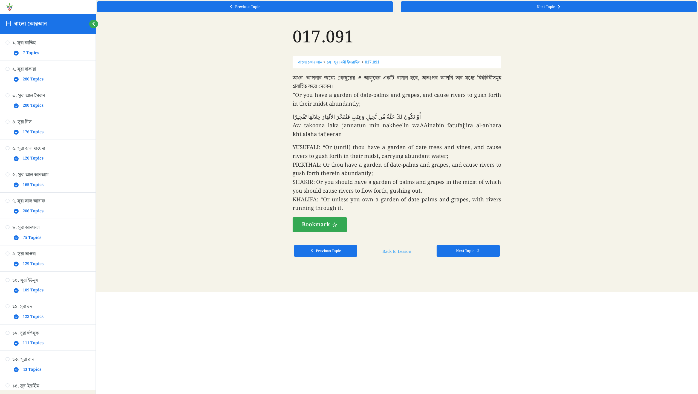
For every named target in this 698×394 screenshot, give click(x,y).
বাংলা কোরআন (30, 23)
